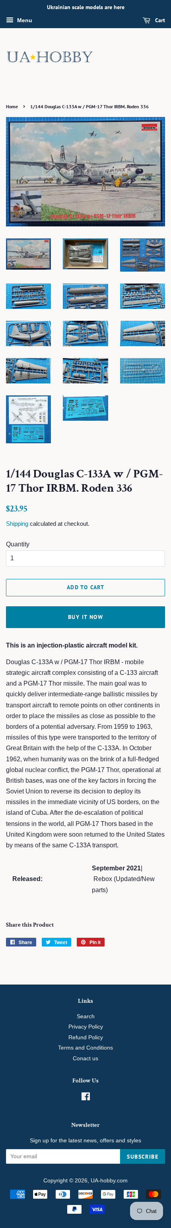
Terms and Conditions (85, 1048)
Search (86, 1016)
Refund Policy (85, 1037)
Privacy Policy (85, 1027)
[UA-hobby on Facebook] (85, 1098)
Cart (159, 20)
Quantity (17, 544)
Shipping (17, 523)
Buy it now (85, 617)
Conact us (85, 1058)
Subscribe (142, 1156)
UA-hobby (103, 1181)
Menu (24, 20)
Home (12, 106)
